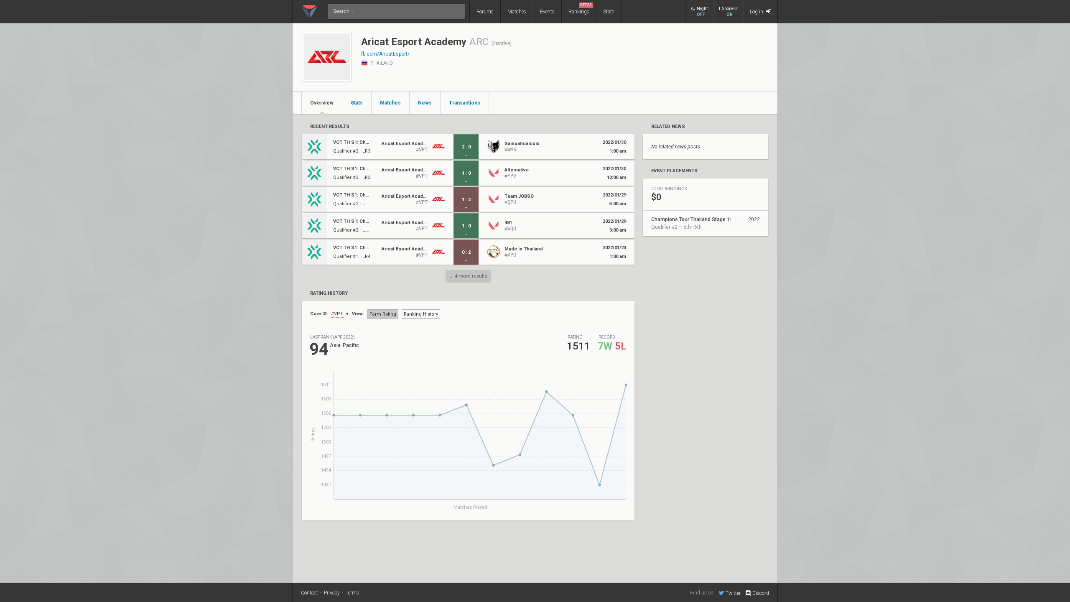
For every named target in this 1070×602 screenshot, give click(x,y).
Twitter (733, 593)
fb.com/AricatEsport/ (385, 53)
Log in (757, 12)
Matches (516, 12)
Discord (760, 593)
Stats (608, 12)
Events (547, 12)
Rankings (580, 9)
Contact (309, 592)
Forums (485, 12)
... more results (468, 276)
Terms (352, 592)
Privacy (332, 592)
